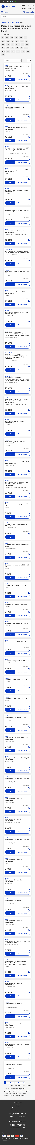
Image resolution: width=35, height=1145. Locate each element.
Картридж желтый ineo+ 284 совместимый (13, 1024)
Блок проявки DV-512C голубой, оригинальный (14, 231)
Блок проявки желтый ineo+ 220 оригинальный (14, 422)
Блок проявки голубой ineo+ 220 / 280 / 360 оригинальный (17, 272)
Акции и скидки (17, 1102)
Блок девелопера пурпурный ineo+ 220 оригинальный (16, 170)
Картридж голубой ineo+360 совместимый (13, 1004)
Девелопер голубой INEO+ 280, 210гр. (16, 585)
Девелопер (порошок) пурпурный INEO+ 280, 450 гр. (17, 525)
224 (21, 37)
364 (3, 48)
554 (18, 51)
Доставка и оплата (17, 1108)
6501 (3, 54)
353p (17, 44)
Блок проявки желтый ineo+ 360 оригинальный (14, 442)
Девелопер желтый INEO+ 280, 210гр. (16, 642)
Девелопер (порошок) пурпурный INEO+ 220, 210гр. (17, 504)
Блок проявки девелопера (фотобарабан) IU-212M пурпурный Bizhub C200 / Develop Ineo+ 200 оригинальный (16, 356)
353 (13, 44)
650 (28, 51)
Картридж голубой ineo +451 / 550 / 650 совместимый (17, 840)
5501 (13, 51)
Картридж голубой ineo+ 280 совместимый (13, 921)
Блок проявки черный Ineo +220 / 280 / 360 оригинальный (17, 462)
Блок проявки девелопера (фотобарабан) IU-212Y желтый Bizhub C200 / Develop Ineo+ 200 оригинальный (17, 379)
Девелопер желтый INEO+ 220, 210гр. (16, 623)
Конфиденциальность (17, 1110)
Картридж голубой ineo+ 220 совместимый (13, 880)
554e (23, 51)
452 (22, 48)
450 (12, 48)
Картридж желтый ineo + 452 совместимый (14, 1065)
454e (3, 51)
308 (8, 44)
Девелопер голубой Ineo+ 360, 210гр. (16, 604)
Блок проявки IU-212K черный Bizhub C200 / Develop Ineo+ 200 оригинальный (17, 251)
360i (27, 44)
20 (2, 37)
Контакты (17, 1104)
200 (7, 37)
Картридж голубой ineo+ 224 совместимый (13, 901)
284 (22, 41)
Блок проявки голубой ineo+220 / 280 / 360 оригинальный (17, 313)
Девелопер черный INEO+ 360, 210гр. (16, 698)
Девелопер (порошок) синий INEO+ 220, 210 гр (17, 545)
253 (8, 41)
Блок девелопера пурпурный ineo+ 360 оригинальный (16, 211)
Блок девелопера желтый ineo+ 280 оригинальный (16, 128)
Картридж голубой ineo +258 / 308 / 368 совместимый (17, 779)
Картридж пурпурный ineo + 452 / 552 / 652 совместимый (17, 67)
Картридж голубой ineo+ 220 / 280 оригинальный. (15, 718)
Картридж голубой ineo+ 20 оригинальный (13, 860)
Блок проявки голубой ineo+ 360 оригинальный (15, 292)
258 (13, 41)
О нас (17, 1106)
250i (3, 41)
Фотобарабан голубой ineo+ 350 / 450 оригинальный (16, 87)
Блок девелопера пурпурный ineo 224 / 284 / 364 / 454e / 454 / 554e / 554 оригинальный (17, 149)
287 (26, 41)
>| (23, 1082)
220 (16, 37)
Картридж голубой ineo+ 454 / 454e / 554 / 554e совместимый (17, 941)
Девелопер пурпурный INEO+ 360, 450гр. (17, 661)
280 (17, 41)
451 (17, 48)
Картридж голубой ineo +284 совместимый (13, 799)
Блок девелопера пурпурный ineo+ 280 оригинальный (16, 191)
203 (12, 37)
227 (26, 37)
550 (8, 51)
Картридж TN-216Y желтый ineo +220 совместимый (16, 738)
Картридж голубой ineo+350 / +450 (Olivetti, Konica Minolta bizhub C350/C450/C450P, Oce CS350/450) (15, 963)
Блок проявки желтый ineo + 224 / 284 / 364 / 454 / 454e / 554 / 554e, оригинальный (17, 401)
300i (3, 44)
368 (8, 48)
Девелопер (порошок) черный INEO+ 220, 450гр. (17, 565)
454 (26, 48)
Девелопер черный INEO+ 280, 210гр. (16, 679)
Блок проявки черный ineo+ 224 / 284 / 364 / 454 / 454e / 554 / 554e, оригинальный (17, 483)
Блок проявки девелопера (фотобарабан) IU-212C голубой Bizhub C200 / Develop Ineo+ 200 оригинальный (17, 334)
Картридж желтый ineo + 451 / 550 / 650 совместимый (17, 1045)
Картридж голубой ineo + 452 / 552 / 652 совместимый (17, 758)
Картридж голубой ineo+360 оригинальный (13, 983)
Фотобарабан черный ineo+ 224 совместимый (14, 108)
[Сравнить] (29, 76)
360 (22, 44)
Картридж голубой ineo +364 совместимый (13, 819)
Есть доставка (24, 1090)
